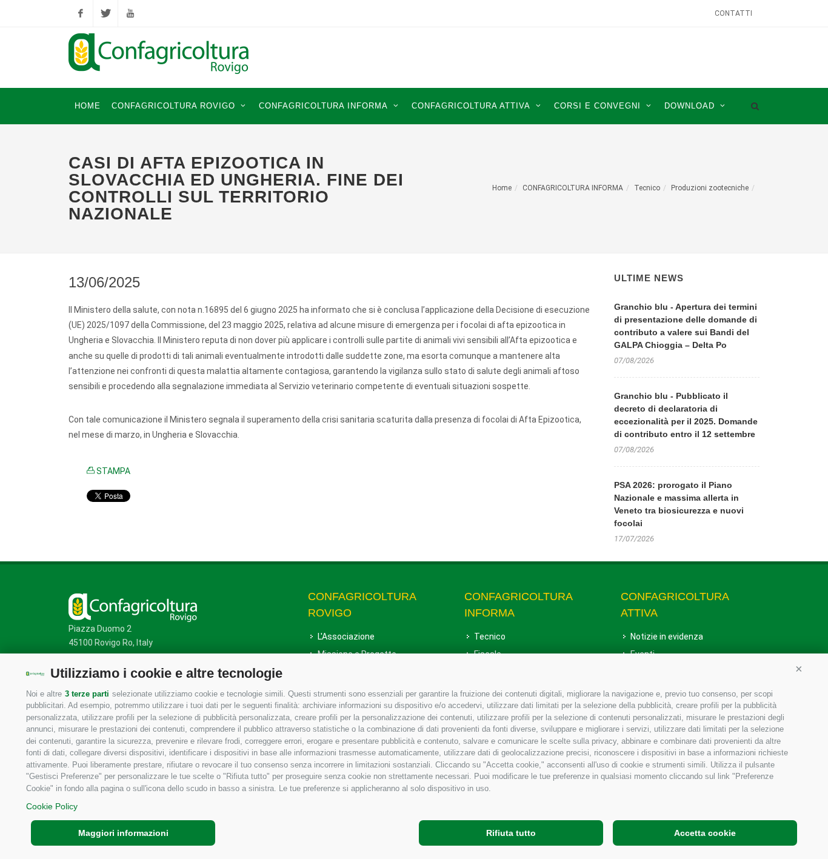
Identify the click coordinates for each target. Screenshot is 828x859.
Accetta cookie (705, 833)
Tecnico (647, 188)
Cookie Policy (52, 806)
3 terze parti (87, 693)
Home (502, 188)
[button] (799, 669)
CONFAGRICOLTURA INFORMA (573, 188)
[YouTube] (130, 13)
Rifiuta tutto (511, 833)
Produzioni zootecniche (710, 188)
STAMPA (112, 471)
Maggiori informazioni (123, 833)
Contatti (733, 13)
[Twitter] (105, 13)
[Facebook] (80, 13)
